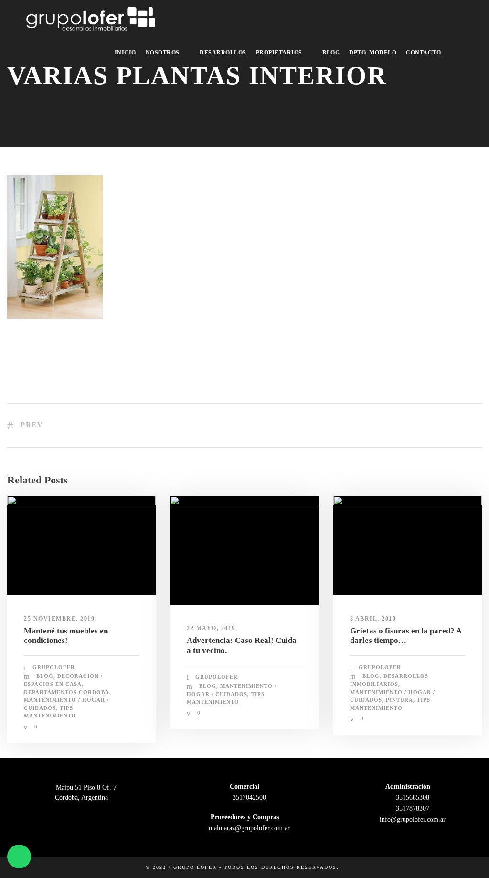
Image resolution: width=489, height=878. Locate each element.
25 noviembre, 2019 (59, 618)
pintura (399, 700)
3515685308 (411, 797)
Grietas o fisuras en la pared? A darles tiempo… (405, 635)
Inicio (125, 52)
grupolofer (53, 667)
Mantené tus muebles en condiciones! (66, 635)
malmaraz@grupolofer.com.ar (248, 828)
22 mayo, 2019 (211, 628)
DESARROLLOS (223, 52)
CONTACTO (423, 52)
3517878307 (411, 808)
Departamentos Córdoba (66, 692)
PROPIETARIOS (279, 52)
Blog (331, 52)
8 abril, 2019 (373, 618)
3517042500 (248, 797)
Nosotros (163, 52)
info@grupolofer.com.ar (412, 819)
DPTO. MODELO (372, 52)
